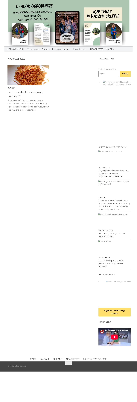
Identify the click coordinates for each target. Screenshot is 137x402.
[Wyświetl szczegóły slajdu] (114, 103)
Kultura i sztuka (105, 230)
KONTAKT (44, 359)
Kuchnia (11, 88)
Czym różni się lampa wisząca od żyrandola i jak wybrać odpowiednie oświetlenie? (113, 174)
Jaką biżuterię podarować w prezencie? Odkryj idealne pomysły (111, 263)
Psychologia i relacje (61, 49)
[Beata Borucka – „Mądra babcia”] (114, 292)
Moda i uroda (33, 49)
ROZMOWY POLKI (15, 49)
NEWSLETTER (96, 49)
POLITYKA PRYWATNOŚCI (95, 359)
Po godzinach (79, 49)
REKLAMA (57, 359)
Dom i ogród (103, 168)
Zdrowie (45, 49)
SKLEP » (110, 49)
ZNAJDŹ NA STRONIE (107, 69)
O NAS (33, 359)
